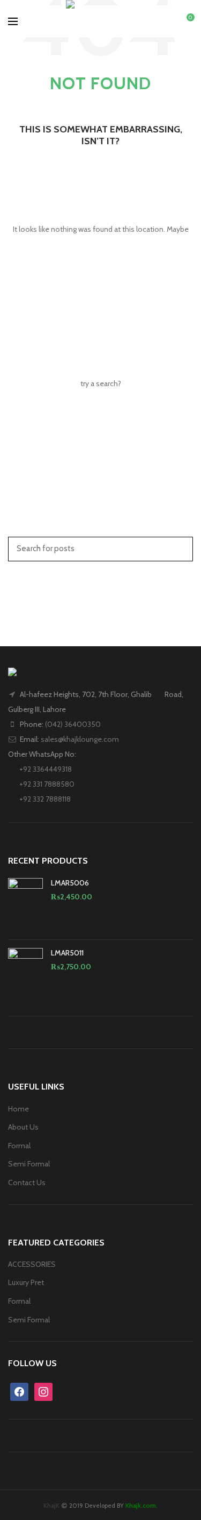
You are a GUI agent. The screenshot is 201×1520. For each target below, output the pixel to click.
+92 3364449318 (45, 769)
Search (178, 548)
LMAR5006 (70, 883)
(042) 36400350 (73, 724)
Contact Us (27, 1182)
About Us (23, 1127)
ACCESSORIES (32, 1264)
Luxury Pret (26, 1282)
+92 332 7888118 (44, 799)
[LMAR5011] (25, 974)
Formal (19, 1145)
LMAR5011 (67, 953)
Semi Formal (29, 1164)
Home (18, 1109)
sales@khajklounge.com (80, 739)
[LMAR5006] (25, 904)
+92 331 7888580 (46, 784)
